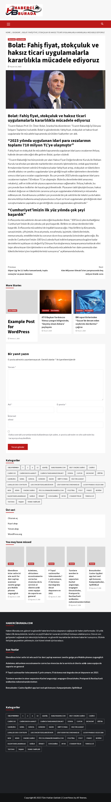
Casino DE (12, 473)
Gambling (12, 479)
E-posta (61, 404)
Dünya (70, 473)
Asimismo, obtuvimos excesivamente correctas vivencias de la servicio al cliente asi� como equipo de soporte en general (54, 665)
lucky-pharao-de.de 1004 (93, 484)
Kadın (51, 479)
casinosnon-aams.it (28, 473)
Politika (71, 490)
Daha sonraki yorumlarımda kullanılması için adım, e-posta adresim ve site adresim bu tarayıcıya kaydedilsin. (51, 436)
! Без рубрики (13, 467)
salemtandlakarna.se (17, 496)
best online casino (77, 467)
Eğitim (100, 473)
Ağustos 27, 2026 (15, 597)
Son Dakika (21, 39)
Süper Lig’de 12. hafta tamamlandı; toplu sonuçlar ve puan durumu (28, 270)
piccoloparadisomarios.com (51, 490)
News (17, 490)
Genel (22, 479)
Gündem (46, 310)
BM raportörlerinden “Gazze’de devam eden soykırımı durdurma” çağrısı (87, 322)
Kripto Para (63, 479)
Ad (10, 404)
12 (37, 467)
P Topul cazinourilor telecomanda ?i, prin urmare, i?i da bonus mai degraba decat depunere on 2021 (55, 582)
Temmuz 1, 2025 (14, 338)
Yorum (12, 367)
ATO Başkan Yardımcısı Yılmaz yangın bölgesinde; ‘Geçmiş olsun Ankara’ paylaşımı (55, 322)
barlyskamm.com (58, 467)
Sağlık (32, 496)
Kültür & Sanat (77, 479)
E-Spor (79, 473)
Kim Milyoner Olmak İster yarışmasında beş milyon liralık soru (82, 270)
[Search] (102, 23)
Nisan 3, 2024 (82, 331)
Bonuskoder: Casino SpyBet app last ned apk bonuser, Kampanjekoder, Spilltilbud (44, 687)
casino (92, 467)
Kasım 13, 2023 (15, 67)
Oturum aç (13, 518)
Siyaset (42, 496)
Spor (64, 496)
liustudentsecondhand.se (68, 484)
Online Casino (29, 490)
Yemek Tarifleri (34, 502)
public (89, 490)
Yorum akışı (13, 529)
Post (81, 490)
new (9, 490)
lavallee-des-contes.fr (17, 484)
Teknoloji (89, 496)
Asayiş (44, 467)
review (99, 490)
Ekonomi (12, 39)
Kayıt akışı (13, 523)
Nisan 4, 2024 (48, 331)
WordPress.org (15, 534)
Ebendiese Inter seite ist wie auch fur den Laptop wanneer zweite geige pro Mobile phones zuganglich (14, 582)
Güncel (31, 479)
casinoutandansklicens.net (52, 473)
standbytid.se (75, 496)
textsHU (11, 502)
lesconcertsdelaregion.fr (42, 484)
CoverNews (67, 797)
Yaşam (21, 502)
